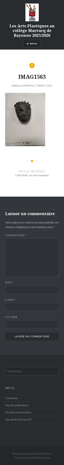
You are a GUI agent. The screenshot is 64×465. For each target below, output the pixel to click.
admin (26, 85)
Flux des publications (17, 405)
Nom (9, 282)
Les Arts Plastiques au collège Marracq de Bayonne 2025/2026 (32, 30)
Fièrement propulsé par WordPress (31, 453)
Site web (11, 317)
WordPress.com (41, 457)
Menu (33, 43)
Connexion (11, 398)
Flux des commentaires (18, 412)
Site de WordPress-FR (18, 419)
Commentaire (16, 235)
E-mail (10, 299)
